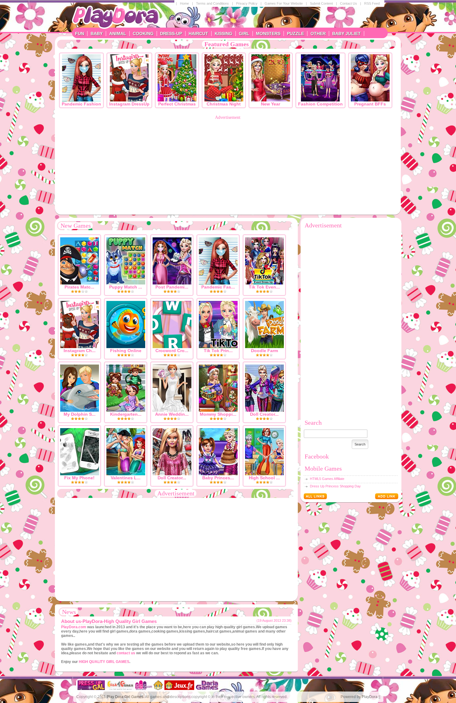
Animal (117, 33)
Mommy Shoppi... (218, 414)
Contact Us (348, 3)
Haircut (198, 33)
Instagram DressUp (129, 103)
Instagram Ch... (80, 350)
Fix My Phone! (79, 477)
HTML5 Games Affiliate (327, 479)
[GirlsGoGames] (143, 689)
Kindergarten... (125, 414)
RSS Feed (372, 3)
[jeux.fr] (179, 689)
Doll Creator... (264, 414)
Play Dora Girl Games (125, 697)
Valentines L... (126, 477)
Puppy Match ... (125, 286)
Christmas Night (224, 103)
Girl (244, 33)
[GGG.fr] (158, 689)
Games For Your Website (284, 3)
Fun (79, 33)
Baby (97, 33)
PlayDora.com (73, 627)
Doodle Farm (264, 350)
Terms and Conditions (212, 3)
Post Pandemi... (171, 286)
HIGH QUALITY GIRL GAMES (104, 662)
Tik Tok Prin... (218, 350)
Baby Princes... (218, 477)
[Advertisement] (228, 163)
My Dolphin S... (80, 414)
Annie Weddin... (172, 414)
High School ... (264, 477)
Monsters (268, 33)
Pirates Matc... (79, 286)
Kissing (223, 33)
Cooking (143, 33)
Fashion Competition (320, 103)
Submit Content (321, 3)
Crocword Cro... (171, 350)
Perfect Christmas (177, 103)
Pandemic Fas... (218, 286)
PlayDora (370, 697)
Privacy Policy (246, 3)
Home (184, 3)
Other (318, 33)
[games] (91, 689)
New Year (270, 103)
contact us (126, 653)
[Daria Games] (207, 689)
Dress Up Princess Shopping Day (335, 486)
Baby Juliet (346, 33)
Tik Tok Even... (264, 286)
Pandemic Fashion (81, 103)
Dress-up (171, 33)
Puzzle (295, 33)
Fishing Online (125, 350)
